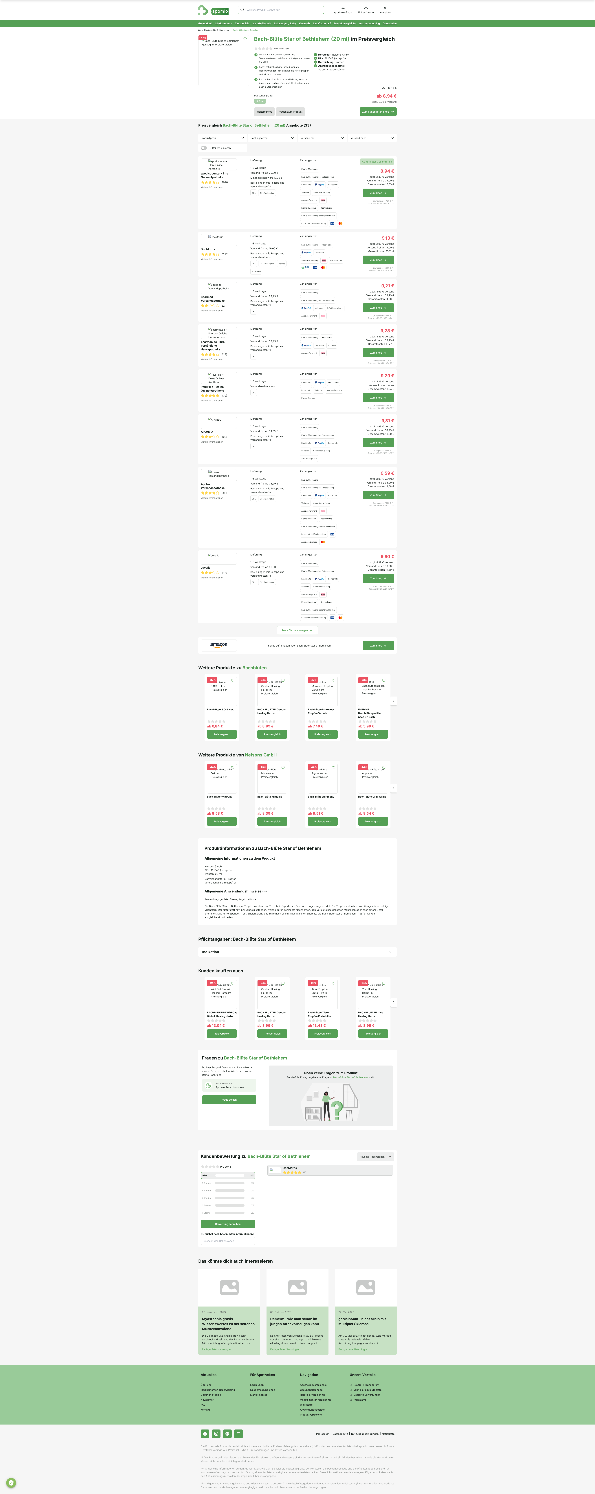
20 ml (260, 101)
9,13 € (388, 238)
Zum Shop (376, 192)
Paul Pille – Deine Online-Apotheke (212, 388)
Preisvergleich (222, 734)
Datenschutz (340, 1433)
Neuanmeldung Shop (262, 1389)
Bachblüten (224, 30)
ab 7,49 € (315, 726)
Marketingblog (258, 1394)
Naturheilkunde (261, 23)
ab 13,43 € (317, 1026)
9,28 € (387, 330)
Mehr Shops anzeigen (295, 630)
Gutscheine (390, 23)
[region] (330, 1170)
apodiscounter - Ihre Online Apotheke (214, 175)
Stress (322, 69)
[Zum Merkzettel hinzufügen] (245, 39)
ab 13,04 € (216, 1026)
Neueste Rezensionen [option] (372, 1156)
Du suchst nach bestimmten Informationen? (227, 1233)
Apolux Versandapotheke (213, 486)
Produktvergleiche (345, 23)
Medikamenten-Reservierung (218, 1389)
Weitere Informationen (212, 187)
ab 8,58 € (215, 813)
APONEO (207, 431)
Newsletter (207, 1399)
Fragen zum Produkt (290, 111)
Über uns (206, 1384)
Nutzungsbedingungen (365, 1433)
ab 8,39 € (265, 813)
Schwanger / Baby (285, 23)
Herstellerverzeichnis (312, 1394)
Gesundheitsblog (369, 23)
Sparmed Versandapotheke (213, 298)
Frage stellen (229, 1099)
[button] (393, 700)
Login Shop (257, 1384)
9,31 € (387, 420)
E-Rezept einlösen (220, 147)
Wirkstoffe (306, 1404)
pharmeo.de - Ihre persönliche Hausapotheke (213, 345)
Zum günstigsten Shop (375, 111)
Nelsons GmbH (341, 54)
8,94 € (387, 171)
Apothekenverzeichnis (313, 1384)
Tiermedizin (242, 23)
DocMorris (208, 249)
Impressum (322, 1433)
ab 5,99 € (366, 726)
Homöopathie (210, 30)
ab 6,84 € (215, 726)
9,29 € (387, 375)
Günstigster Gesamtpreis (377, 161)
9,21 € (387, 285)
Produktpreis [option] (208, 138)
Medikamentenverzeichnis (315, 1399)
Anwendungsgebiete (312, 1409)
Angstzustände (335, 69)
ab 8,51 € (315, 813)
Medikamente (223, 23)
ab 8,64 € (366, 813)
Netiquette (388, 1433)
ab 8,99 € (265, 726)
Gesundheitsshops (311, 1389)
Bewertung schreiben (228, 1224)
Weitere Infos (264, 111)
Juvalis (205, 567)
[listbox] (222, 138)
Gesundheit (205, 23)
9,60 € (387, 556)
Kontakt (205, 1409)
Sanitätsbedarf (322, 23)
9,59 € (387, 473)
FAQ (203, 1404)
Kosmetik (304, 23)
